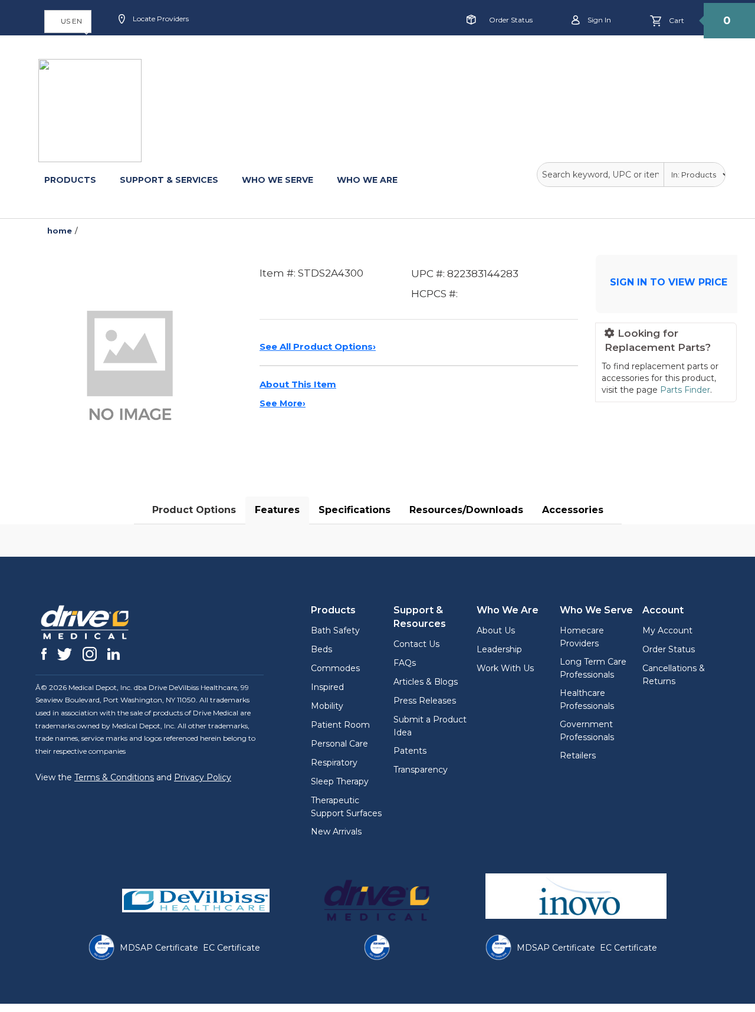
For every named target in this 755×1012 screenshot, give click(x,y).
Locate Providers (160, 18)
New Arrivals (336, 831)
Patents (409, 750)
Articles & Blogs (425, 681)
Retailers (578, 755)
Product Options (194, 509)
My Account (667, 630)
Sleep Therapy (340, 781)
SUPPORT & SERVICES (169, 180)
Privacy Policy (202, 777)
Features (277, 509)
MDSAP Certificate (159, 947)
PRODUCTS (70, 180)
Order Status (511, 19)
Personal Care (339, 743)
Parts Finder (685, 390)
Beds (321, 649)
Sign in (598, 19)
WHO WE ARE (367, 180)
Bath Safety (335, 630)
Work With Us (505, 668)
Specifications (354, 509)
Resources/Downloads (466, 509)
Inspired (327, 687)
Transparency (420, 769)
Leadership (499, 649)
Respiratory (334, 762)
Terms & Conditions (114, 777)
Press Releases (424, 700)
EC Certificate (231, 947)
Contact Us (416, 644)
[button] (67, 21)
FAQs (404, 663)
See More (283, 403)
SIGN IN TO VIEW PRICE (668, 282)
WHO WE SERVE (277, 180)
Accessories (572, 509)
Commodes (335, 668)
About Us (496, 630)
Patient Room (340, 724)
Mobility (327, 706)
